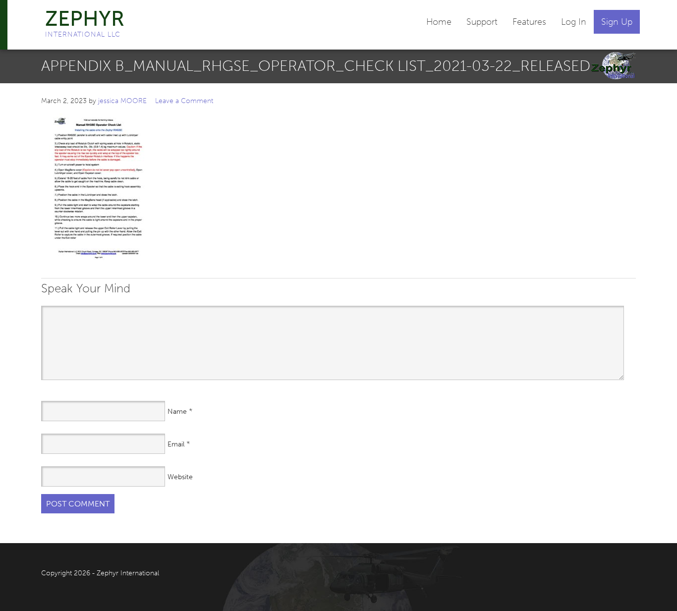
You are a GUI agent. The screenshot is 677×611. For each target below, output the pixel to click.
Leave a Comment (184, 101)
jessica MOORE (122, 101)
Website (180, 477)
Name (177, 411)
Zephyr (84, 18)
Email (176, 444)
